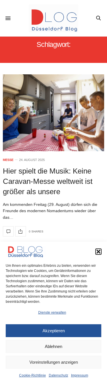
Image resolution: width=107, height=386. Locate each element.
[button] (98, 251)
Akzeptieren (54, 330)
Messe (8, 160)
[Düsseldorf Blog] (53, 18)
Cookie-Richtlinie (32, 375)
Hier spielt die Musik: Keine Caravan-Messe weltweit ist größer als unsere (47, 181)
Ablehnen (53, 346)
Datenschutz (58, 375)
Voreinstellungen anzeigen (53, 362)
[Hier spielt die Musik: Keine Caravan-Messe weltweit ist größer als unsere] (53, 112)
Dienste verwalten (52, 313)
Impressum (79, 375)
